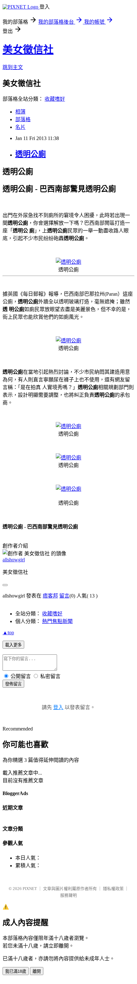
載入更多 (13, 645)
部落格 (23, 119)
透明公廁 (30, 154)
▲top (8, 632)
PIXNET (30, 888)
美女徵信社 (28, 49)
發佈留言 (13, 684)
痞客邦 (50, 595)
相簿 (20, 111)
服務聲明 (68, 895)
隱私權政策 (113, 888)
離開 (36, 971)
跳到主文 (13, 67)
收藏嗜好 (55, 99)
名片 (20, 127)
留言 (64, 595)
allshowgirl (14, 559)
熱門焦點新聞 (57, 621)
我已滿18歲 (15, 971)
